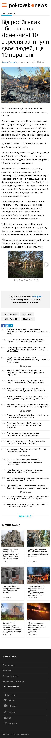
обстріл (27, 314)
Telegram (37, 296)
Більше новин (25, 516)
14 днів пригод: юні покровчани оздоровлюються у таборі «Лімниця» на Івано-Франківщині (28, 360)
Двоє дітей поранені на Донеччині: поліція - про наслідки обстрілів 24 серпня (26, 442)
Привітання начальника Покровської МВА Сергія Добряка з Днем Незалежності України (27, 487)
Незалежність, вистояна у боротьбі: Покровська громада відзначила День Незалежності (24, 462)
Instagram (12, 705)
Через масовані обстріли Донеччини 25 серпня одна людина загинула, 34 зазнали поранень (28, 405)
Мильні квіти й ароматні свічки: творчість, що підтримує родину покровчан (27, 416)
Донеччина (8, 13)
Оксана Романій (9, 62)
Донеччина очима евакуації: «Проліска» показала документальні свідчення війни (26, 381)
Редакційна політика (13, 681)
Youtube (11, 712)
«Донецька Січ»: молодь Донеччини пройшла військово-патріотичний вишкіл (27, 505)
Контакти (7, 670)
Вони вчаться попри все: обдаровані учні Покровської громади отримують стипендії (26, 389)
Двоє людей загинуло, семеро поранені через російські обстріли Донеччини (28, 479)
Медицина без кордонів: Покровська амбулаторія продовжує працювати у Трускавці (24, 425)
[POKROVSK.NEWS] (28, 4)
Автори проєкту (11, 675)
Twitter (11, 700)
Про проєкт (8, 665)
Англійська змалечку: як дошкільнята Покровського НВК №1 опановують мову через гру (25, 372)
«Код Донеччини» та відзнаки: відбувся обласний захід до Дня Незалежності (25, 471)
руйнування (11, 318)
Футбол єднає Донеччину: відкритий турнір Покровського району (26, 450)
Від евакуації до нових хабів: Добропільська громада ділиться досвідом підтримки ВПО (27, 397)
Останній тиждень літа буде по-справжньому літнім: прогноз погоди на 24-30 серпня (27, 497)
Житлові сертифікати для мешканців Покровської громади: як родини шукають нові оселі (28, 331)
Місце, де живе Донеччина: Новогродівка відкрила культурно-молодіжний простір (25, 340)
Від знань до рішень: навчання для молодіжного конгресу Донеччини (23, 434)
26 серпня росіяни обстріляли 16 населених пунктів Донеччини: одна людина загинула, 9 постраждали (27, 349)
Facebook (12, 695)
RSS (9, 718)
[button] (46, 265)
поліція (28, 318)
